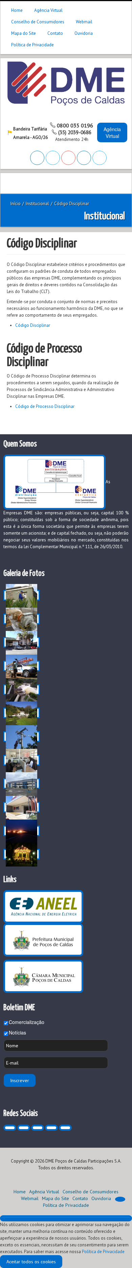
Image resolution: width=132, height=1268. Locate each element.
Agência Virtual (48, 10)
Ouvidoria (83, 33)
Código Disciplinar (32, 325)
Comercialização (26, 1022)
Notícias (17, 1032)
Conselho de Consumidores (37, 22)
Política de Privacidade (32, 45)
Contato (55, 33)
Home (17, 10)
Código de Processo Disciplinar (44, 406)
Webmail (84, 22)
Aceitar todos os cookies (31, 1262)
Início (15, 203)
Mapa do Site (23, 33)
